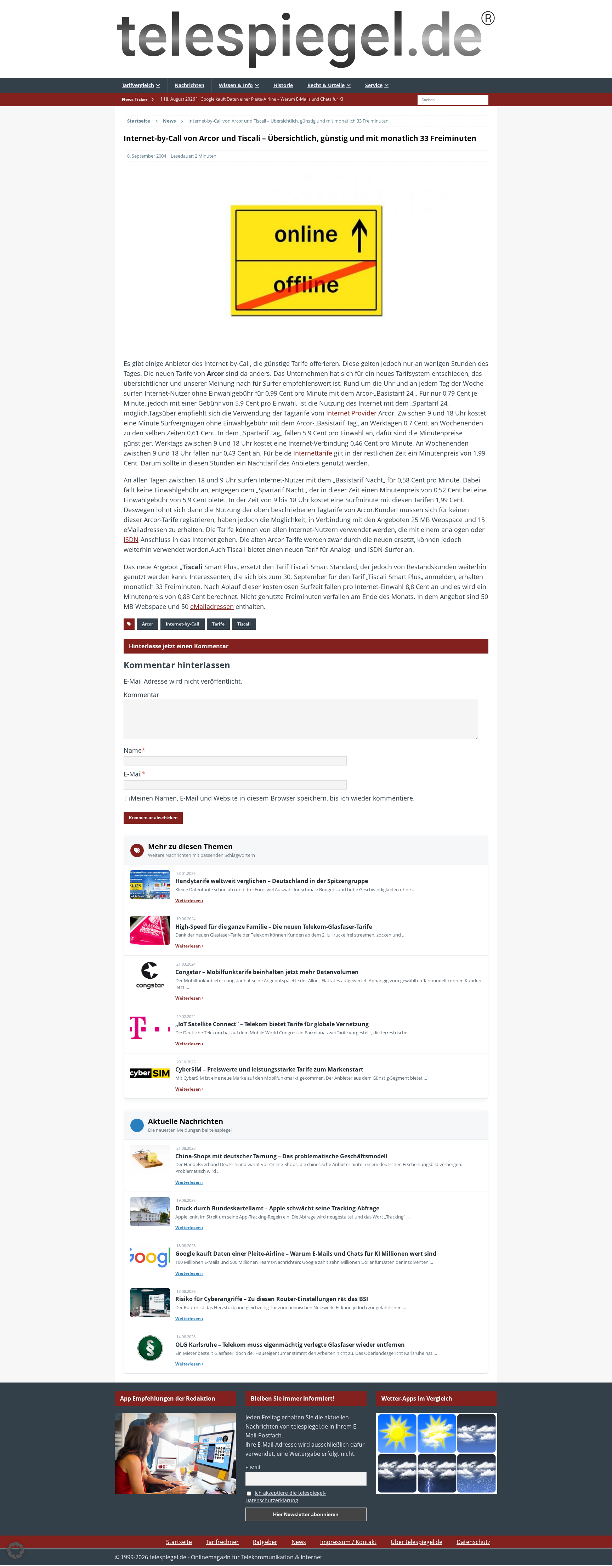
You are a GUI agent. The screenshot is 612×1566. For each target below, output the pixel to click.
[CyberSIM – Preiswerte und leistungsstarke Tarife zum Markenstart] (150, 1073)
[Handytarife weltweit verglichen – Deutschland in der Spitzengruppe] (150, 884)
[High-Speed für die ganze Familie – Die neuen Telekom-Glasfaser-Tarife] (150, 930)
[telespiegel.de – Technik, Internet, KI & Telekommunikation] (306, 39)
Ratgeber (265, 1542)
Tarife (218, 624)
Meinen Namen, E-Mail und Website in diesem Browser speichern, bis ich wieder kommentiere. (273, 798)
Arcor (147, 624)
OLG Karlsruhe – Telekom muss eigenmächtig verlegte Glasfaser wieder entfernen (290, 1345)
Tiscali (244, 624)
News (298, 1542)
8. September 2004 (146, 156)
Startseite (179, 1542)
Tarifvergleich (138, 85)
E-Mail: (253, 1467)
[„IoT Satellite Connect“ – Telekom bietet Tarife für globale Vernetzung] (150, 1027)
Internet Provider (351, 413)
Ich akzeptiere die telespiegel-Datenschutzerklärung (285, 1496)
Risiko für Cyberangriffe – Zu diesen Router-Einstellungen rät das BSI (271, 1299)
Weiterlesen (189, 901)
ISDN (131, 539)
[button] (15, 1550)
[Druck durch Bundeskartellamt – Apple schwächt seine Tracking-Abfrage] (150, 1211)
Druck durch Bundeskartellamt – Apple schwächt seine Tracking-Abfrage (277, 1208)
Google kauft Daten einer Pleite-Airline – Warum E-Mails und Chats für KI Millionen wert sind (305, 1253)
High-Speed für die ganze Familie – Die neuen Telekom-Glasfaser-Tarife (273, 927)
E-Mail (133, 774)
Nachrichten (189, 85)
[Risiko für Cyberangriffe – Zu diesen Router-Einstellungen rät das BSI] (150, 1302)
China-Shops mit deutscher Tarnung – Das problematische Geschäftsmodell (281, 1156)
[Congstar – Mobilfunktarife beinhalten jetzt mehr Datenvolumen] (150, 975)
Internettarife (312, 453)
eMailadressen (212, 606)
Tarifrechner (222, 1542)
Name (133, 750)
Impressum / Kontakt (348, 1542)
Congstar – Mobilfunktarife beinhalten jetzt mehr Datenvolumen (267, 972)
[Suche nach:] (453, 99)
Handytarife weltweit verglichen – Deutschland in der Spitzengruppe (271, 881)
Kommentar (141, 694)
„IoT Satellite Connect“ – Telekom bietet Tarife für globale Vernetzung (272, 1024)
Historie (283, 85)
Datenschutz (473, 1542)
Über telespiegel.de (416, 1542)
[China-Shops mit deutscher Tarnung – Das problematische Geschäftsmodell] (150, 1159)
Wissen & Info (236, 85)
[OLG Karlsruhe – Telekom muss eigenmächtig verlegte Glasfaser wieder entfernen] (150, 1348)
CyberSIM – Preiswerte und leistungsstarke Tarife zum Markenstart (269, 1069)
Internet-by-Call (182, 624)
